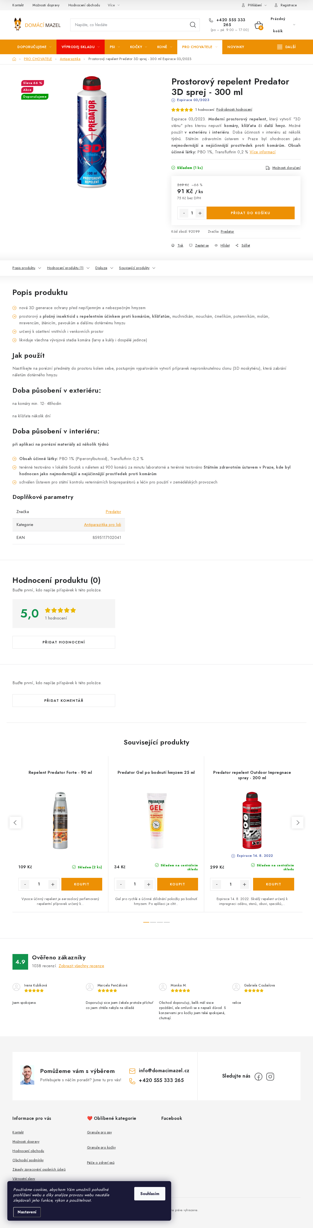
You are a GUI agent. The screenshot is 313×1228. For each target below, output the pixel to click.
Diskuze (101, 267)
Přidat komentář (64, 700)
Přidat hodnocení (64, 642)
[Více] (286, 47)
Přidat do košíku (250, 212)
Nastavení (27, 1212)
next (297, 823)
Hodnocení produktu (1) (65, 267)
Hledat (193, 25)
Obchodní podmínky (28, 1160)
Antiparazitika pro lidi (102, 524)
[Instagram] (270, 1077)
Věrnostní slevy (23, 1178)
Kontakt (18, 5)
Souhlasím (149, 1194)
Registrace (289, 5)
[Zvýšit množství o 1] (200, 213)
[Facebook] (258, 1077)
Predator (227, 231)
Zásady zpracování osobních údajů (39, 1169)
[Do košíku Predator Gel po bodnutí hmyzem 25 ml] (177, 884)
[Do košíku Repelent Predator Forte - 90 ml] (81, 884)
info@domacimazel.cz (164, 1070)
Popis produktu (23, 267)
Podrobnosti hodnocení (234, 109)
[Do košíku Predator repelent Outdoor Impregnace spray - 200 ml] (273, 884)
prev (15, 823)
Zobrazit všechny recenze (81, 966)
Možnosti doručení (286, 167)
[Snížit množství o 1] (183, 213)
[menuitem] (34, 47)
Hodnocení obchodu (84, 5)
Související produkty (134, 267)
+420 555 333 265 (230, 22)
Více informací (263, 152)
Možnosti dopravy (46, 5)
